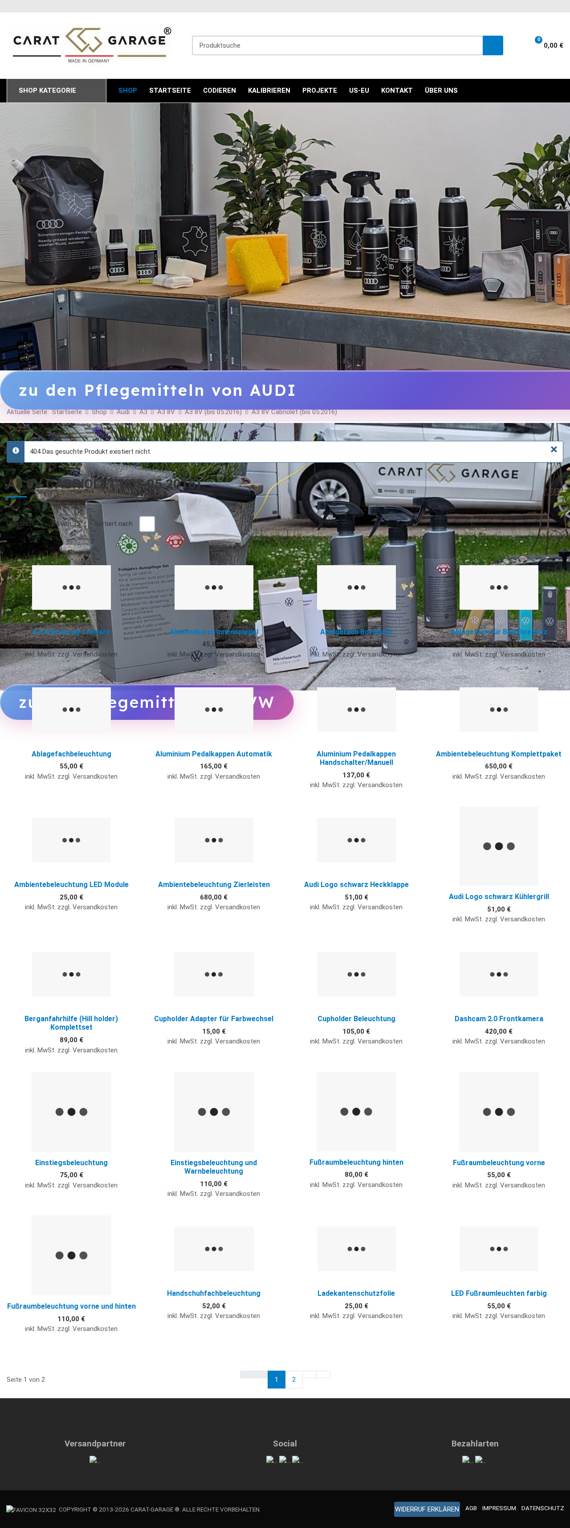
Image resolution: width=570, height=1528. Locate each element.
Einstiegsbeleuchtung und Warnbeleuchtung (214, 1166)
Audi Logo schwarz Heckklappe (356, 884)
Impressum (499, 1508)
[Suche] (493, 46)
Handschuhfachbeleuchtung (214, 1293)
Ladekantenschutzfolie (356, 1293)
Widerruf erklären (427, 1509)
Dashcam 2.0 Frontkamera (499, 1019)
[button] (543, 45)
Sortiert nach (113, 524)
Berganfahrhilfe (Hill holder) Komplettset (71, 1023)
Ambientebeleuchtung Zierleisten (214, 884)
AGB (471, 1508)
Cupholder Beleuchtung (356, 1019)
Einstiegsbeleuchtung (71, 1162)
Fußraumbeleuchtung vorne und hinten (71, 1306)
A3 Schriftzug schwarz (71, 632)
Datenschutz (542, 1508)
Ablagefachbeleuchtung (71, 754)
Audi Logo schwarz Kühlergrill (499, 896)
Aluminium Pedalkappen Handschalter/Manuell (356, 758)
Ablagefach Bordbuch (356, 632)
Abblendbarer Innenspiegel (214, 632)
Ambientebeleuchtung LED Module (71, 884)
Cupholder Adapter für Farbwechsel (213, 1019)
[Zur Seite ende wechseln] (323, 1374)
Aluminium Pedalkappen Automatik (213, 754)
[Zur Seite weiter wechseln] (309, 1374)
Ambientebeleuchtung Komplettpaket (499, 754)
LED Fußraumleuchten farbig (499, 1293)
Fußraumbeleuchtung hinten (356, 1162)
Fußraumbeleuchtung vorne (499, 1162)
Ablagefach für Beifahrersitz (499, 632)
